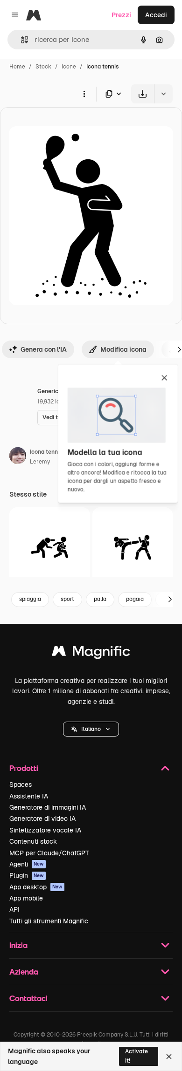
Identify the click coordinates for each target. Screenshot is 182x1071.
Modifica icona (123, 349)
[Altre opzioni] (84, 93)
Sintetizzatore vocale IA (45, 830)
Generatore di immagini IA (47, 807)
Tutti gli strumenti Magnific (48, 921)
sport (67, 599)
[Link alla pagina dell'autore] (17, 457)
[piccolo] (49, 547)
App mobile (26, 898)
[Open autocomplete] (21, 39)
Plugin (26, 875)
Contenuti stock (33, 841)
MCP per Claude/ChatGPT (49, 853)
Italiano (91, 729)
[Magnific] (91, 653)
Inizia (18, 945)
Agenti (26, 864)
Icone (69, 66)
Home (17, 66)
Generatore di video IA (42, 818)
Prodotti (23, 768)
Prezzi (121, 15)
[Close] (169, 1056)
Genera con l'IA (44, 349)
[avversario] (132, 547)
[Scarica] (142, 93)
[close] (164, 378)
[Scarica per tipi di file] (113, 93)
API (14, 909)
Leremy (40, 461)
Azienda (23, 971)
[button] (91, 729)
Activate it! (136, 1056)
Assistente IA (28, 796)
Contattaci (28, 998)
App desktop (36, 887)
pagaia (135, 599)
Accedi (156, 15)
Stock (43, 66)
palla (100, 599)
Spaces (20, 784)
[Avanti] (169, 599)
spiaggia (30, 599)
